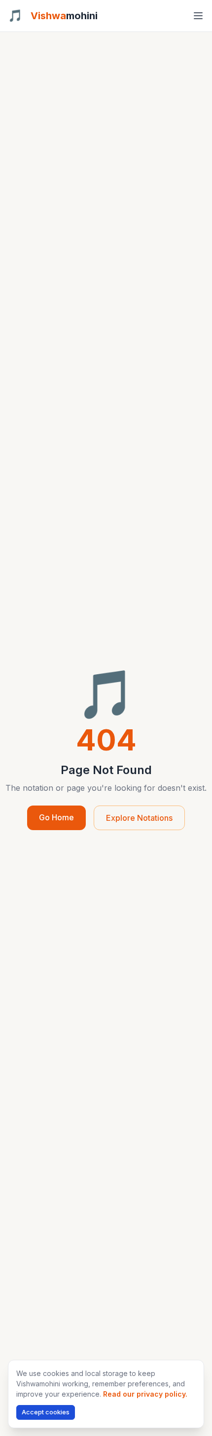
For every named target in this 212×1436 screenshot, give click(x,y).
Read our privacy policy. (145, 1394)
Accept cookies (46, 1412)
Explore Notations (139, 818)
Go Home (56, 817)
